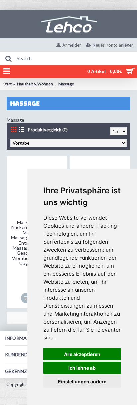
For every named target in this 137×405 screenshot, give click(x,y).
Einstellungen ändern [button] (82, 381)
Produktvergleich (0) (48, 129)
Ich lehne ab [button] (82, 368)
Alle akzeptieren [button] (82, 354)
